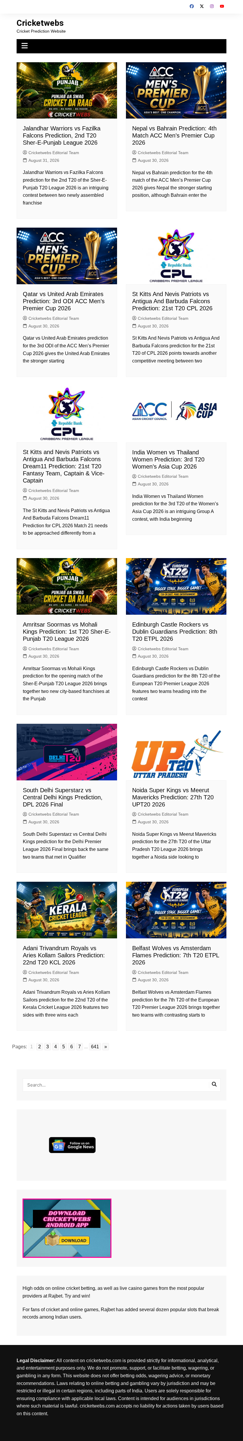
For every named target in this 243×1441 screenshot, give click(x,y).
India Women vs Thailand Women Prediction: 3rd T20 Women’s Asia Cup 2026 (168, 459)
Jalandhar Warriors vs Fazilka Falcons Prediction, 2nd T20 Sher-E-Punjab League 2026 (61, 135)
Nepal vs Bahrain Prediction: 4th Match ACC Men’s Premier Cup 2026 (174, 135)
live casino (131, 1288)
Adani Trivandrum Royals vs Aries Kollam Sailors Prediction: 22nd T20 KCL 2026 (64, 955)
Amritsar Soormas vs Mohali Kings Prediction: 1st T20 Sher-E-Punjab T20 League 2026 (67, 631)
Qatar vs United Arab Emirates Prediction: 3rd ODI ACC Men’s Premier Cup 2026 (64, 301)
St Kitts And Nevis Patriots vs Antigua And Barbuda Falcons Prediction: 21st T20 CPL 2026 (172, 301)
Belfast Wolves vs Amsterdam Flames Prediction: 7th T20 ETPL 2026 (175, 955)
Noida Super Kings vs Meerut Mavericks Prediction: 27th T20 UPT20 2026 (173, 797)
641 (95, 1046)
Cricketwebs (40, 23)
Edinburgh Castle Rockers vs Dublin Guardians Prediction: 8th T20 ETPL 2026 (174, 631)
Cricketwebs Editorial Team (53, 152)
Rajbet (108, 1309)
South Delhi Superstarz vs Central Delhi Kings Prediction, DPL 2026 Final (63, 797)
